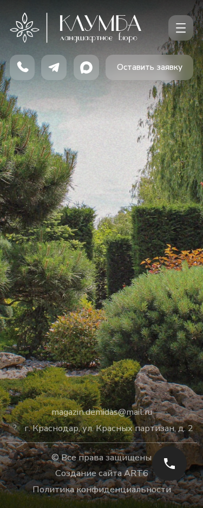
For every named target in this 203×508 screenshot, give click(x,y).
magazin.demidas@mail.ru (101, 412)
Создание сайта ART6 (101, 473)
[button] (150, 67)
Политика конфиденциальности (101, 489)
